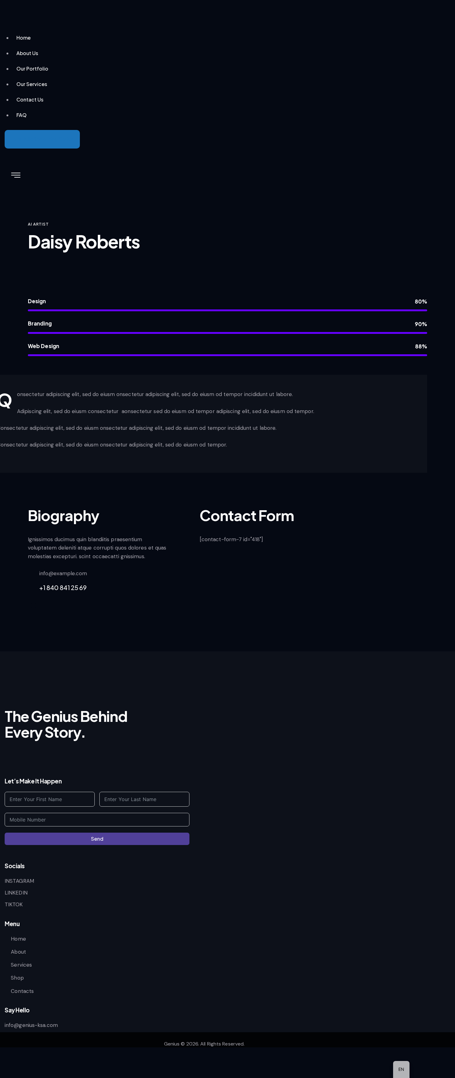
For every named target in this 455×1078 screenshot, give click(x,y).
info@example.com (63, 573)
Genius (172, 1044)
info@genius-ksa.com (31, 1025)
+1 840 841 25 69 (63, 587)
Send (97, 838)
